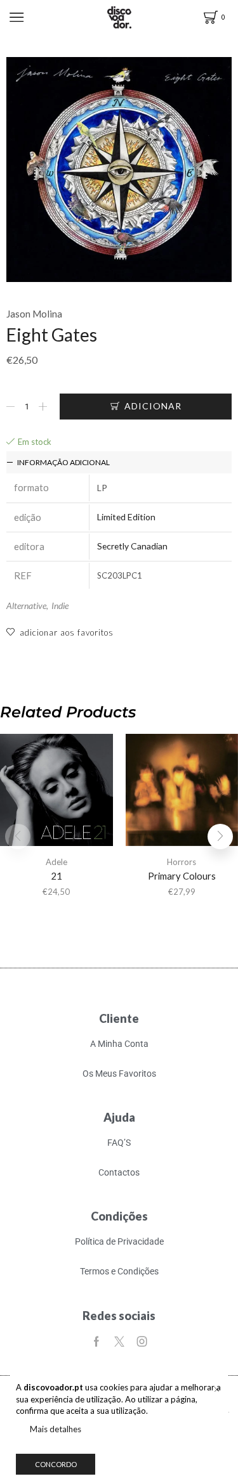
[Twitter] (119, 1342)
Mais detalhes (55, 1429)
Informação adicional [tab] (63, 462)
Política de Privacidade (119, 1241)
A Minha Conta (119, 1044)
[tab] (119, 462)
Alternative (26, 605)
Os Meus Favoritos (119, 1073)
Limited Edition (126, 516)
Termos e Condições (119, 1271)
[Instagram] (142, 1342)
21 (56, 876)
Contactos (119, 1172)
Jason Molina (34, 313)
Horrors (181, 862)
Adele (56, 862)
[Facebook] (96, 1342)
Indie (60, 605)
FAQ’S (119, 1143)
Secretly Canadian (132, 546)
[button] (220, 836)
